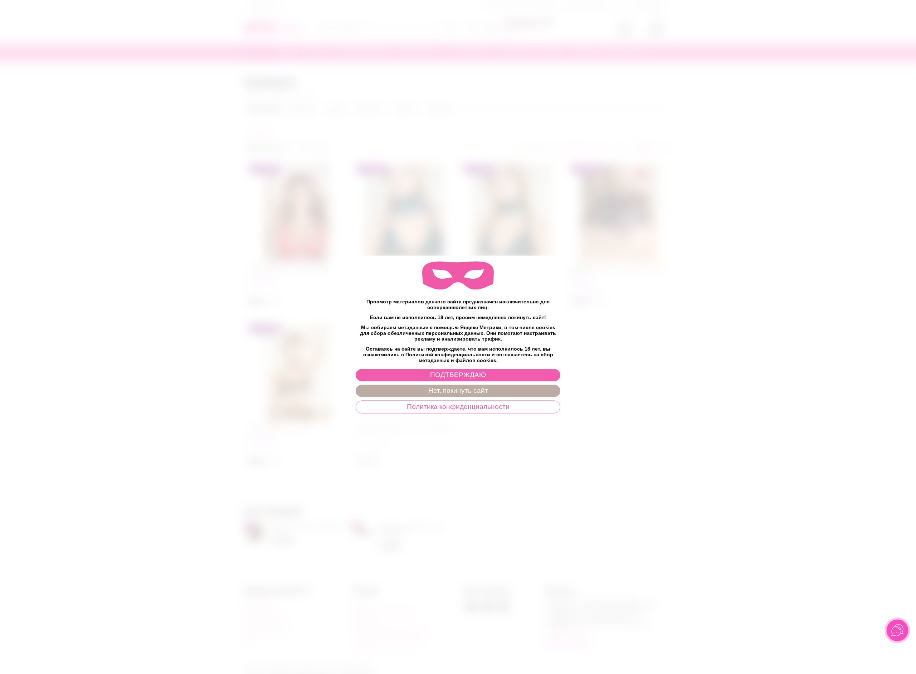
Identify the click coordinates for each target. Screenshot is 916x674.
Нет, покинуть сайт (458, 391)
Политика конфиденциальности (458, 407)
